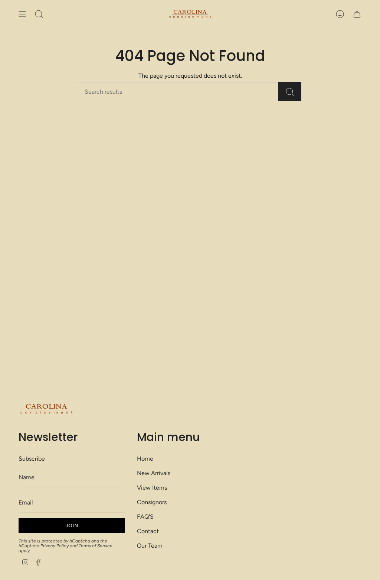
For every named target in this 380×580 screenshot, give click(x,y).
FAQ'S (145, 516)
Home (145, 458)
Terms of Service (95, 545)
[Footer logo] (46, 409)
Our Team (150, 545)
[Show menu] (22, 14)
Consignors (152, 502)
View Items (152, 487)
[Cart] (357, 14)
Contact (148, 531)
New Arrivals (153, 473)
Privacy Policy (54, 545)
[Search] (289, 91)
